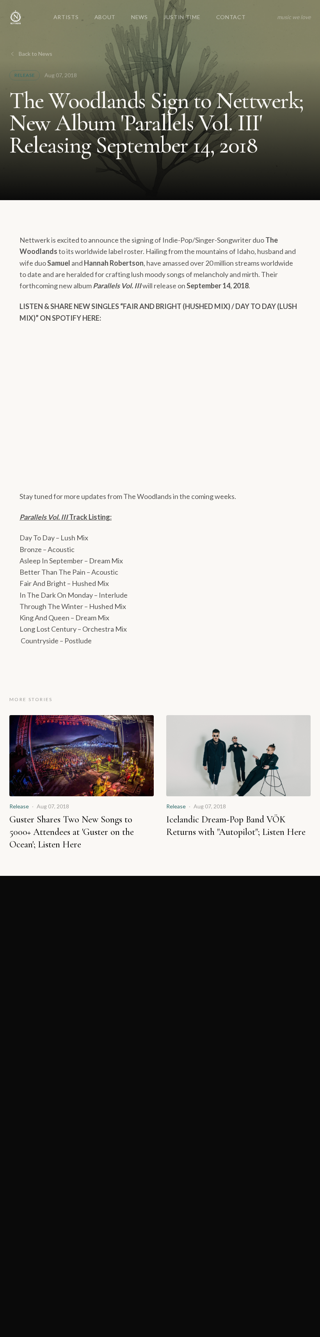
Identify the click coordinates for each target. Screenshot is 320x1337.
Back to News (35, 53)
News (139, 17)
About (105, 17)
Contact (231, 17)
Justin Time (182, 17)
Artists (66, 17)
